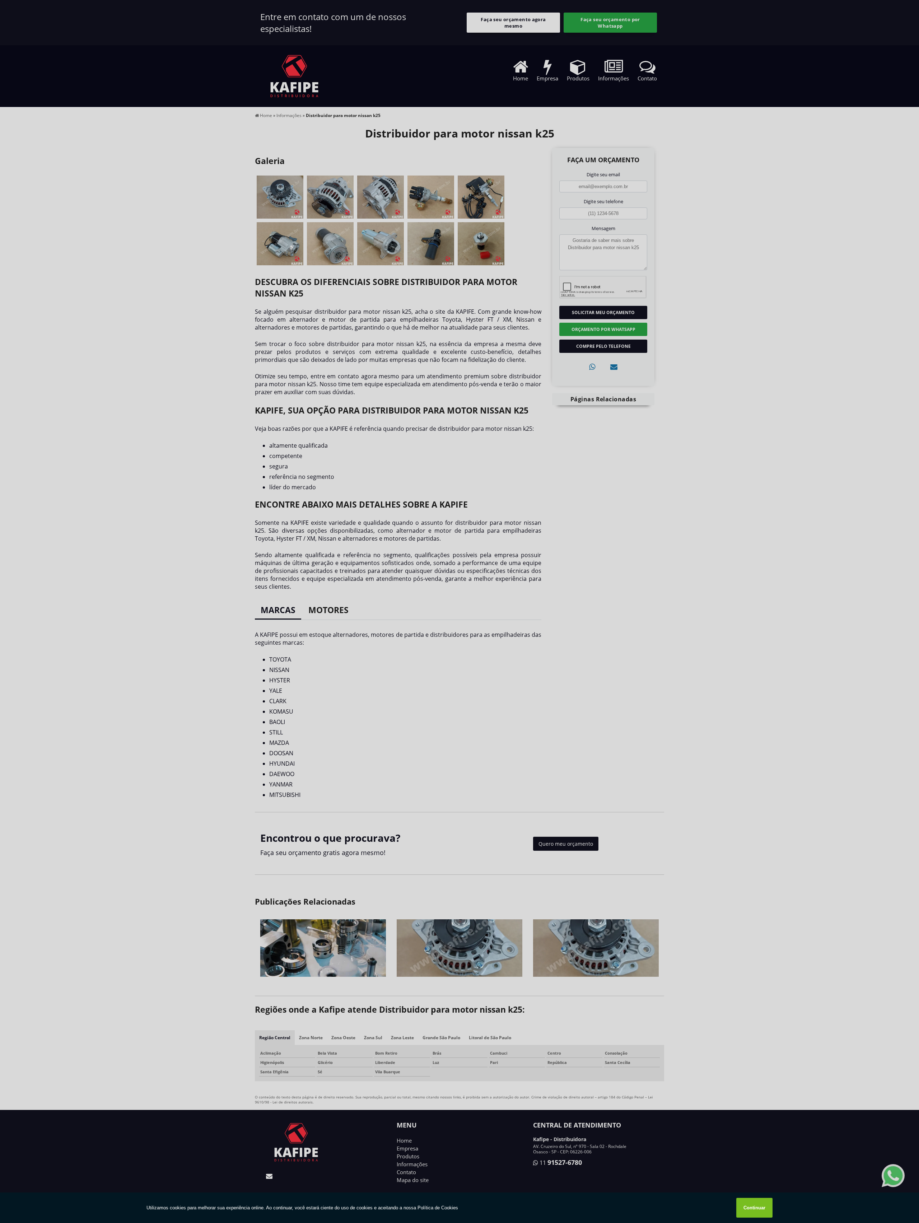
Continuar (754, 1207)
